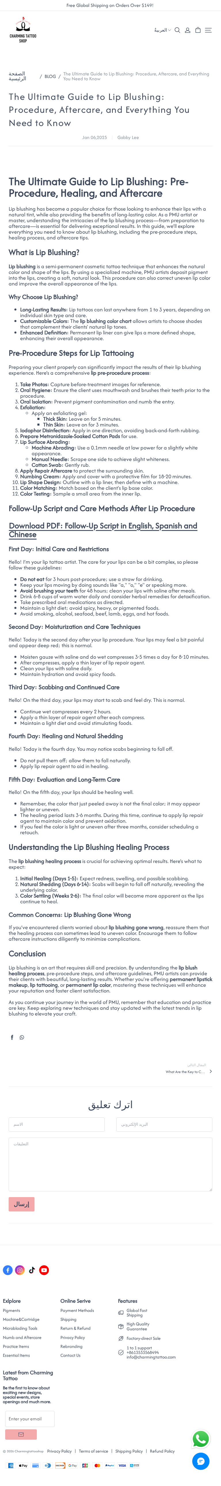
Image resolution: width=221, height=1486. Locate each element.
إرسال (21, 1204)
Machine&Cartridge (21, 1319)
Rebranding (71, 1346)
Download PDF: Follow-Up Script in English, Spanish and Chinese (103, 529)
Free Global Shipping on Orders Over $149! (110, 5)
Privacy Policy (72, 1337)
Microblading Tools (20, 1328)
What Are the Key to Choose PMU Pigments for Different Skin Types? (186, 1072)
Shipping (68, 1319)
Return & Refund (75, 1328)
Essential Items (16, 1355)
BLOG (50, 76)
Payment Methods (77, 1310)
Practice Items (16, 1346)
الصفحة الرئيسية (17, 76)
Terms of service (93, 1451)
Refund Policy (162, 1451)
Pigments (11, 1310)
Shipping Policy (129, 1451)
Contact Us (70, 1355)
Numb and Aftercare (22, 1337)
